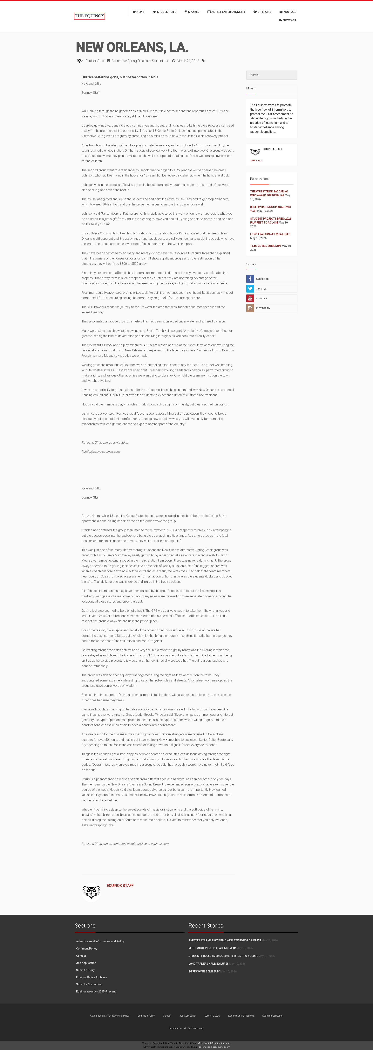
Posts (255, 160)
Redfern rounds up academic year (212, 948)
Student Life (160, 61)
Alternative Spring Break (128, 61)
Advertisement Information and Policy (100, 941)
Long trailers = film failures (270, 234)
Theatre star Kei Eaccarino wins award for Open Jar (224, 940)
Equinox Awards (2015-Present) (96, 991)
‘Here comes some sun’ (265, 245)
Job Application (86, 962)
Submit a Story (85, 970)
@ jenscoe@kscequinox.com (214, 1047)
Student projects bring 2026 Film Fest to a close (223, 955)
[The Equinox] (89, 16)
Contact (81, 955)
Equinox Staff (94, 61)
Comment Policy (86, 948)
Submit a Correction (89, 984)
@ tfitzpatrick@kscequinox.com (214, 1043)
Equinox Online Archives (91, 977)
